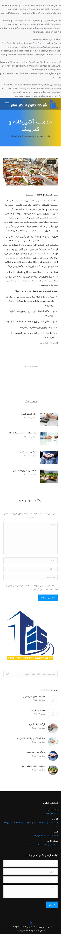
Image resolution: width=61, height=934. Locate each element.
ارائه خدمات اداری (29, 414)
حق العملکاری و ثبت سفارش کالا (23, 433)
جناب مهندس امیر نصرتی (34, 696)
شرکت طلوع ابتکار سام (30, 926)
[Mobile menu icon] (7, 104)
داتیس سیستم (22, 930)
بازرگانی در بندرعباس (28, 451)
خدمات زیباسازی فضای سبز (25, 470)
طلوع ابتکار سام (35, 262)
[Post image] (49, 419)
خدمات (52, 161)
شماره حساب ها (38, 710)
